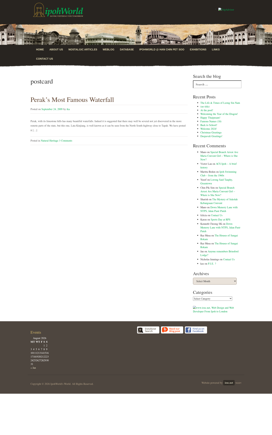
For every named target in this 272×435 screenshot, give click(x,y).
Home (40, 49)
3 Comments (65, 140)
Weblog (108, 49)
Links (216, 49)
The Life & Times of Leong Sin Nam (220, 102)
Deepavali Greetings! (211, 136)
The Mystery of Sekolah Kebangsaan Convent (219, 201)
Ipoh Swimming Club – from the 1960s (218, 173)
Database (127, 49)
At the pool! (206, 110)
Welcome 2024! (208, 128)
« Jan (33, 367)
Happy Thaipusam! (210, 117)
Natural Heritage (49, 140)
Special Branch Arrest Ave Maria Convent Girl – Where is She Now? (219, 155)
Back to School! (208, 125)
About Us (56, 49)
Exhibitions (198, 49)
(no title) (205, 106)
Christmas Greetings (210, 132)
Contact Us (44, 58)
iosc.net (229, 383)
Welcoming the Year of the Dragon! (219, 114)
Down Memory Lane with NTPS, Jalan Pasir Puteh (219, 209)
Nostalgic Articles (82, 49)
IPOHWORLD (58, 10)
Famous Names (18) (210, 121)
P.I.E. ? (212, 263)
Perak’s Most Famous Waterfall (72, 99)
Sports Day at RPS (220, 219)
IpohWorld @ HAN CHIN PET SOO (161, 49)
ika (68, 109)
